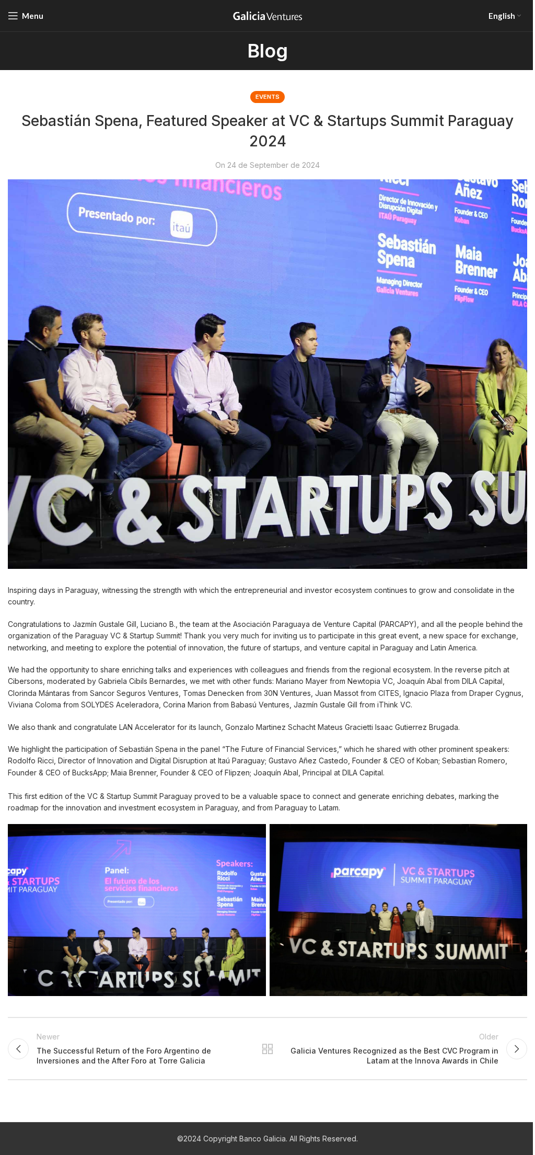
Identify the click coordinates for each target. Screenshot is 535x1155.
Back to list (267, 1048)
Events (267, 96)
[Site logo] (267, 14)
